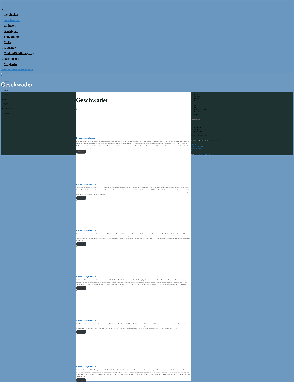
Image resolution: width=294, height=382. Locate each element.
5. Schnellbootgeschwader (86, 320)
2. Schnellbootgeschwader (86, 230)
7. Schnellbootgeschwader (86, 366)
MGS (195, 105)
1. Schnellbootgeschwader (86, 184)
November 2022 (198, 127)
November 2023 (198, 125)
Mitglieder (196, 114)
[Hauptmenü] (1, 75)
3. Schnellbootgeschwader (86, 276)
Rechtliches (197, 112)
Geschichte (197, 94)
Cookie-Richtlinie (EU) (200, 109)
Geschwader (197, 96)
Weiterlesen (81, 151)
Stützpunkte (197, 103)
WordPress (207, 154)
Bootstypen (197, 100)
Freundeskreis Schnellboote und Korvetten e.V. (17, 70)
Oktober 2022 (197, 129)
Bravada (200, 154)
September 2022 (198, 131)
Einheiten (196, 98)
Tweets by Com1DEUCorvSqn (198, 135)
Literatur (196, 107)
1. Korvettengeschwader (85, 138)
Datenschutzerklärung (196, 148)
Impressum (194, 150)
